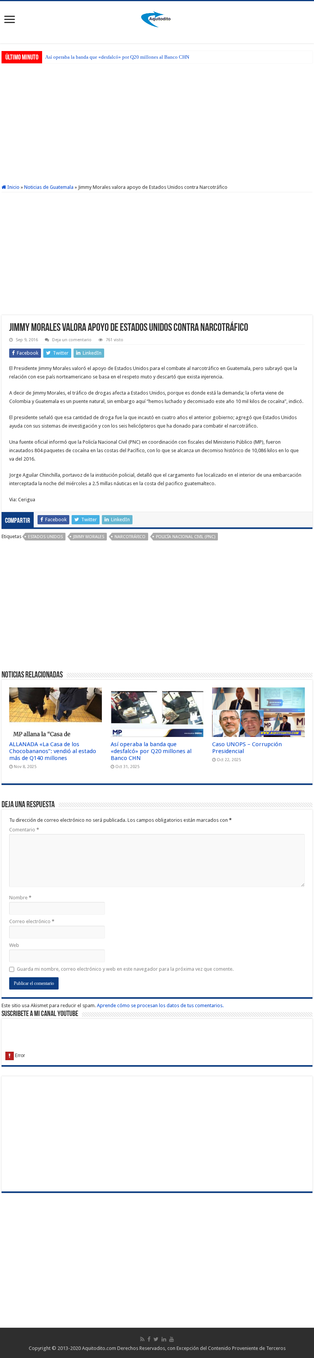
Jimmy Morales (88, 536)
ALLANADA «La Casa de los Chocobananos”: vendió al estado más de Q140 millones (52, 751)
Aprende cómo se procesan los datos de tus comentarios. (160, 1005)
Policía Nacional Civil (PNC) (185, 536)
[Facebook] (149, 1339)
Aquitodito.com (99, 1348)
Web (14, 945)
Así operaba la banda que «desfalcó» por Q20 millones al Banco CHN (117, 57)
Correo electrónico (31, 921)
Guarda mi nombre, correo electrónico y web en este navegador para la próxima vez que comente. (125, 969)
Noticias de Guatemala (49, 187)
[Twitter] (156, 1339)
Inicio (13, 187)
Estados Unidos (45, 536)
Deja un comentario (72, 339)
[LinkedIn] (164, 1339)
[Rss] (142, 1339)
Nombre (20, 897)
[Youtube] (171, 1339)
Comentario (24, 830)
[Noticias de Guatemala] (157, 18)
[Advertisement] (157, 123)
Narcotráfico (130, 536)
